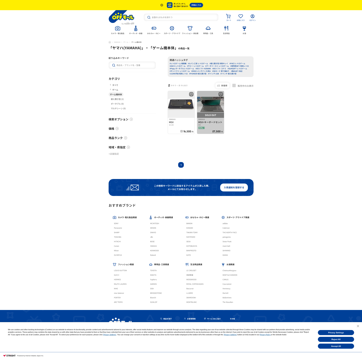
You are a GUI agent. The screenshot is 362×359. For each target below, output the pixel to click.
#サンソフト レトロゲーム (180, 71)
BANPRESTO (191, 250)
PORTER (117, 297)
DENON (153, 228)
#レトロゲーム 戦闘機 (178, 63)
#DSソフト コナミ (219, 68)
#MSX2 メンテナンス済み (201, 71)
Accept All (336, 346)
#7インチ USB (213, 73)
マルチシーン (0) (118, 108)
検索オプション (118, 119)
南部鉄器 (189, 275)
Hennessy (226, 288)
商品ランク (116, 138)
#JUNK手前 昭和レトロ (179, 73)
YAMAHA (117, 42)
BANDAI (189, 223)
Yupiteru (153, 279)
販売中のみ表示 (245, 85)
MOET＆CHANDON (230, 275)
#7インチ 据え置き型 (228, 73)
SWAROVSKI (191, 297)
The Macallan (228, 302)
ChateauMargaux (229, 270)
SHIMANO (226, 250)
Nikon (116, 250)
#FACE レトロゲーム (237, 63)
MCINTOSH (154, 223)
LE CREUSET (191, 270)
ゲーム (125, 42)
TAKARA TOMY (192, 232)
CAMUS (225, 279)
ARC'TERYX (118, 302)
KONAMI (189, 228)
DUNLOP (153, 302)
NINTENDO (190, 237)
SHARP (116, 232)
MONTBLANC (191, 302)
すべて (115, 85)
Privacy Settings (336, 332)
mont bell (226, 246)
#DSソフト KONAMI (203, 68)
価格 (111, 129)
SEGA (188, 241)
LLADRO (189, 293)
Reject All (336, 339)
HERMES (117, 279)
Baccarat (190, 288)
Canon (116, 246)
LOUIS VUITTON (120, 270)
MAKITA (153, 275)
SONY (116, 223)
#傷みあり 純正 (237, 71)
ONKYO (153, 232)
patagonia (227, 237)
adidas (225, 223)
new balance (119, 293)
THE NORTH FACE (230, 232)
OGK (152, 288)
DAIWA (225, 255)
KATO (188, 255)
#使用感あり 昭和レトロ (239, 66)
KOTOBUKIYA (191, 246)
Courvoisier (227, 284)
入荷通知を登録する (234, 187)
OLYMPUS (118, 255)
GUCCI (116, 275)
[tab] (118, 30)
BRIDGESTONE (156, 293)
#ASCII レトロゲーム (178, 66)
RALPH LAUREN (120, 284)
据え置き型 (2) (117, 99)
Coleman (226, 228)
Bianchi (153, 297)
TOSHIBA (117, 237)
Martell (225, 293)
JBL (151, 237)
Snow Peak (227, 241)
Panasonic (118, 228)
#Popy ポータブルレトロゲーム (182, 68)
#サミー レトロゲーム (195, 66)
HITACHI (117, 241)
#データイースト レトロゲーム (217, 66)
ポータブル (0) (117, 103)
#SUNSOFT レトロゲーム (237, 68)
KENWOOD (154, 250)
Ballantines (227, 297)
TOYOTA (153, 270)
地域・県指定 (117, 147)
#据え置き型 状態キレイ (219, 63)
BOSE (152, 241)
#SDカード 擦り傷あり (220, 71)
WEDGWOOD (191, 279)
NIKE (116, 288)
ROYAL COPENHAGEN (194, 284)
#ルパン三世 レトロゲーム (198, 63)
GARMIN (153, 284)
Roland (153, 255)
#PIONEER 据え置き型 (197, 73)
